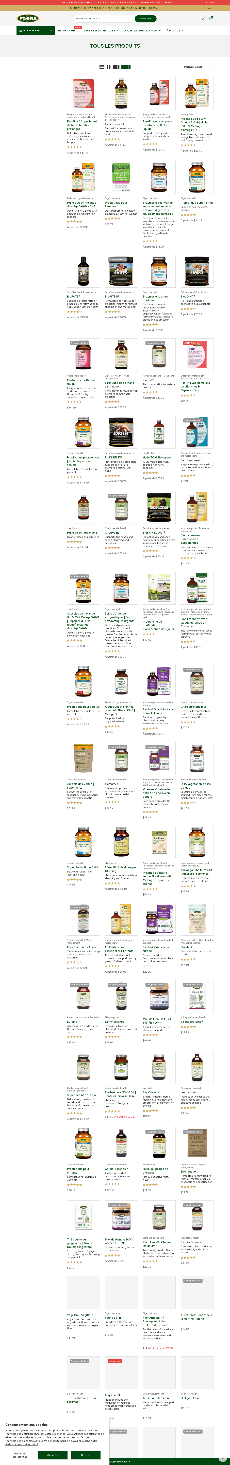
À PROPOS (173, 30)
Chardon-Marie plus (194, 702)
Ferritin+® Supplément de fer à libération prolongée (82, 125)
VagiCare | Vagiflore (80, 1305)
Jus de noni (188, 1084)
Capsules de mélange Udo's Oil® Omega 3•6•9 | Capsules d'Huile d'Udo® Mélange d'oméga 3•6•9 (83, 617)
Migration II (112, 1385)
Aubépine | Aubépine (157, 1388)
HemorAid (111, 778)
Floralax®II (187, 940)
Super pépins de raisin (81, 1087)
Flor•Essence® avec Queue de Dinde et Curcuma (194, 618)
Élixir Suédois (189, 1162)
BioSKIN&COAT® (154, 529)
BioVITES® (112, 295)
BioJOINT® (188, 295)
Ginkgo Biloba (190, 1388)
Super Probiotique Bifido (83, 861)
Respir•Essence (191, 1232)
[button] (115, 1461)
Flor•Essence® (114, 124)
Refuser (86, 1455)
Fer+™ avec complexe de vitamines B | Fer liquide (157, 125)
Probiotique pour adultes (83, 702)
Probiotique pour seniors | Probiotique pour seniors (83, 458)
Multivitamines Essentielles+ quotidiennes (190, 535)
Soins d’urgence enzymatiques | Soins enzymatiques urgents (119, 613)
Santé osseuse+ (191, 457)
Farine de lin (113, 1307)
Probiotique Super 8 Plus (197, 202)
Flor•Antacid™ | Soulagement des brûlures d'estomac (155, 1311)
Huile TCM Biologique (157, 454)
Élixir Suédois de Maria (81, 940)
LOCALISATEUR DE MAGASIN (142, 30)
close (21, 3)
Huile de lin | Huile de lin (82, 529)
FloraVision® (151, 1084)
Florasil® (148, 378)
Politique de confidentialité (21, 1444)
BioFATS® (73, 295)
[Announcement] (115, 3)
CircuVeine (112, 529)
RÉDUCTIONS (69, 30)
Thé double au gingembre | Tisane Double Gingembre (79, 1233)
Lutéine (72, 1014)
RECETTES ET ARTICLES (99, 30)
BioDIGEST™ (113, 454)
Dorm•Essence (114, 1014)
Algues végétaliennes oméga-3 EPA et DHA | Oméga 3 (120, 705)
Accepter (53, 1455)
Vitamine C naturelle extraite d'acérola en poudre (156, 787)
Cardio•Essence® (116, 1160)
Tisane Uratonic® (192, 1014)
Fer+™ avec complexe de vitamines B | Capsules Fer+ (195, 384)
